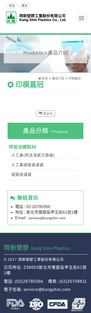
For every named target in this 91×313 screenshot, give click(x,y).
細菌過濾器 (21, 174)
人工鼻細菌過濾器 (27, 165)
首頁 (44, 78)
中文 (12, 6)
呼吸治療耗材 (22, 147)
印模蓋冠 (75, 78)
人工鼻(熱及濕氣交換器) (33, 155)
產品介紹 (58, 78)
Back (47, 113)
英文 (24, 6)
